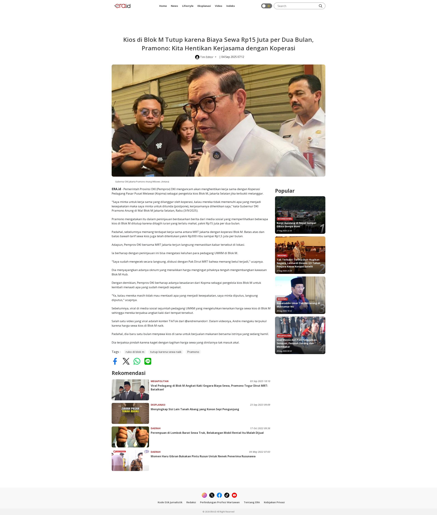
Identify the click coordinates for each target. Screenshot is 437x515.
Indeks (230, 6)
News (174, 6)
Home (163, 6)
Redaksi (191, 502)
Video (218, 6)
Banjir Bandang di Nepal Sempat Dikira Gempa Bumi (296, 224)
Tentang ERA (252, 502)
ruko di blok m (135, 352)
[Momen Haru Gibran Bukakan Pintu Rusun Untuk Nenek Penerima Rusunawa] (131, 460)
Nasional (282, 255)
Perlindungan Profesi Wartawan (220, 502)
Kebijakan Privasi (274, 502)
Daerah (155, 428)
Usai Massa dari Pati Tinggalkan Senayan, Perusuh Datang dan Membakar (297, 343)
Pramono (193, 352)
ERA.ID (213, 511)
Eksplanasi (204, 6)
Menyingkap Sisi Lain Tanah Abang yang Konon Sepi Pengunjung (195, 409)
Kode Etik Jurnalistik (170, 502)
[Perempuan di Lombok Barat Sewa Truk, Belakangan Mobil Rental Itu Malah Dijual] (131, 436)
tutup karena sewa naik (165, 352)
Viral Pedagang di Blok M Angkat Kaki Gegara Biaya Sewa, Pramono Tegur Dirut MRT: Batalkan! (209, 387)
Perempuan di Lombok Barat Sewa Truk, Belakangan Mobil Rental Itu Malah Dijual (207, 433)
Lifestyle (187, 6)
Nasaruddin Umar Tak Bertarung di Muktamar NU (298, 305)
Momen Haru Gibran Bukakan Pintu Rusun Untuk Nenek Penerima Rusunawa (203, 456)
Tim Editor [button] (206, 57)
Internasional (285, 219)
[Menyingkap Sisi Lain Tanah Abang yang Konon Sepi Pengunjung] (131, 413)
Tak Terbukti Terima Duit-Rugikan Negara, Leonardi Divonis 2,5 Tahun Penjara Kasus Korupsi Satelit (298, 263)
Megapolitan (159, 381)
